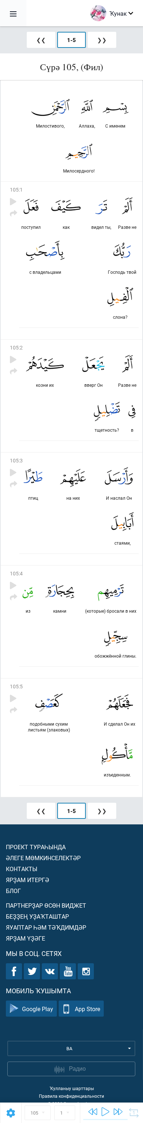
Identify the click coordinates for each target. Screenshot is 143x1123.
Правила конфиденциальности (71, 1096)
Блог (13, 891)
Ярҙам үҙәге (25, 938)
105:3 (16, 460)
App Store (87, 1009)
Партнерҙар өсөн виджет (46, 905)
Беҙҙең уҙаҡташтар (37, 916)
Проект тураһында (36, 847)
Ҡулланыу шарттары (72, 1088)
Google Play (37, 1009)
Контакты (21, 869)
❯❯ (102, 40)
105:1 (16, 189)
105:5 (16, 686)
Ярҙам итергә (27, 880)
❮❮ (41, 40)
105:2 (16, 347)
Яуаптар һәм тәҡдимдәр (46, 927)
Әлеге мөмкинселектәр (43, 858)
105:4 (16, 573)
